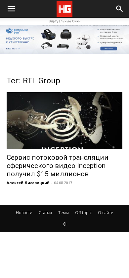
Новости (24, 212)
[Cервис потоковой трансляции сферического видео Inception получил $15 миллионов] (64, 120)
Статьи (45, 212)
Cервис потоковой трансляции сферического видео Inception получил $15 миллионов (57, 165)
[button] (119, 9)
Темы (63, 212)
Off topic (83, 212)
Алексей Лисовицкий (28, 182)
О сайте (105, 212)
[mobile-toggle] (11, 9)
